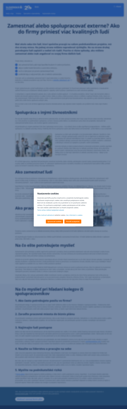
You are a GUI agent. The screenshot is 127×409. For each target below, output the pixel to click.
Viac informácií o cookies (74, 215)
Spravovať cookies (54, 221)
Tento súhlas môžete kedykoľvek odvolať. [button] (50, 210)
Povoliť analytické (72, 221)
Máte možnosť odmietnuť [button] (45, 215)
